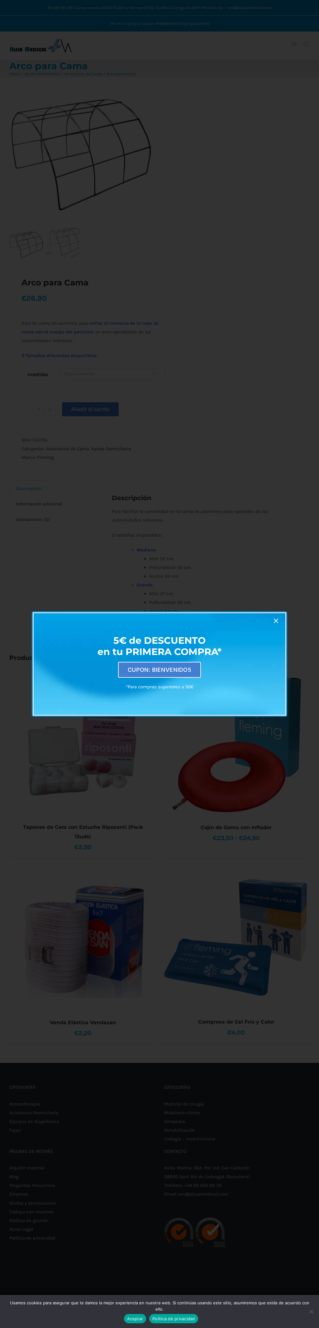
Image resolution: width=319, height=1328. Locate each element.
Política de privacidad (173, 1318)
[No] (311, 1311)
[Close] (276, 621)
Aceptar (135, 1318)
